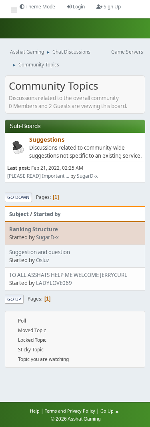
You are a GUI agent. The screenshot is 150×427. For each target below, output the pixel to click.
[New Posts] (17, 148)
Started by (47, 214)
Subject (19, 214)
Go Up (14, 299)
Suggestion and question (39, 252)
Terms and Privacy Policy (70, 411)
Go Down (18, 197)
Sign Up (111, 6)
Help (35, 411)
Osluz (42, 260)
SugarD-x (87, 175)
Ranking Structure (33, 229)
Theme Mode (39, 6)
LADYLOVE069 (54, 283)
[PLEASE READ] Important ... (38, 175)
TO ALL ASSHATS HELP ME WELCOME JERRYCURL (68, 275)
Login (78, 6)
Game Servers (127, 51)
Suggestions (46, 139)
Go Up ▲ (110, 411)
